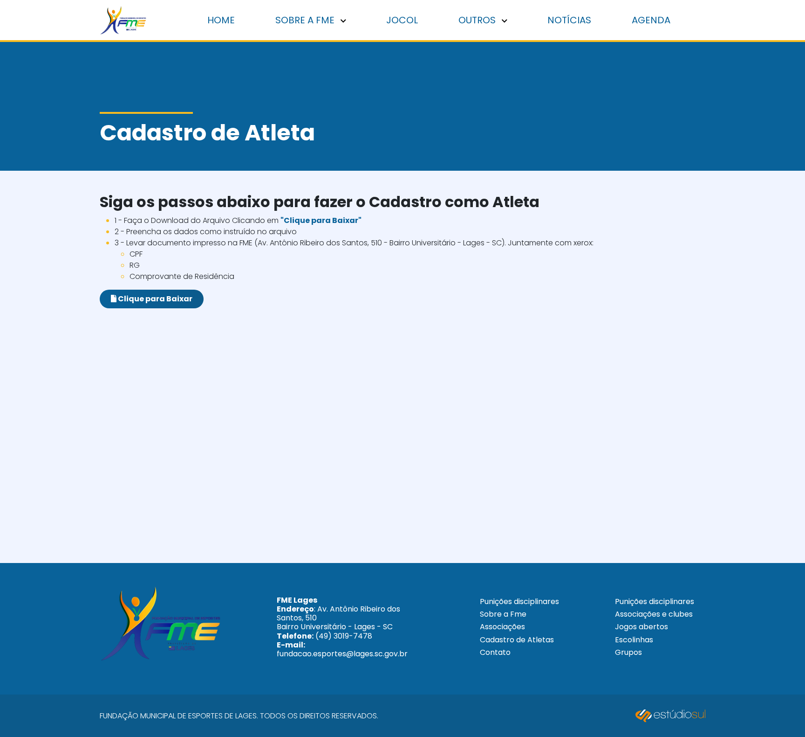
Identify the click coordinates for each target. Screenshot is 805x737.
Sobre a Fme (503, 614)
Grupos (628, 652)
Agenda (651, 20)
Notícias (569, 20)
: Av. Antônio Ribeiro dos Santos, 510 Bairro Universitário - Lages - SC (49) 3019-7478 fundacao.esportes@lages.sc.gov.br (342, 627)
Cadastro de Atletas (517, 639)
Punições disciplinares (519, 601)
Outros (478, 20)
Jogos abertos (641, 626)
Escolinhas (634, 639)
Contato (495, 652)
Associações (502, 626)
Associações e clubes (654, 614)
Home (221, 20)
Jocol (402, 20)
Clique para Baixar (154, 298)
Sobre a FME (306, 20)
